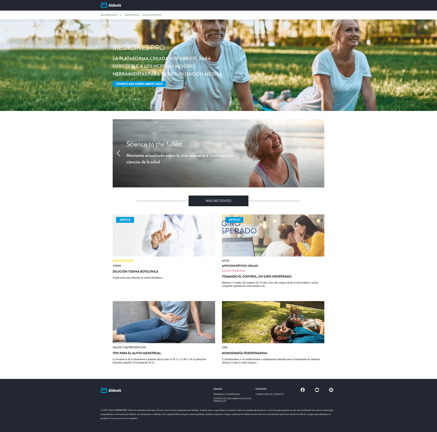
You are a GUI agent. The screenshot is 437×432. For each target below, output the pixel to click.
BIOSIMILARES (109, 15)
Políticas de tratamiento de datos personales (232, 399)
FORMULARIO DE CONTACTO (270, 394)
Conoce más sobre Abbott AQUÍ (139, 84)
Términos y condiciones (227, 394)
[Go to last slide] (118, 153)
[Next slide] (318, 153)
